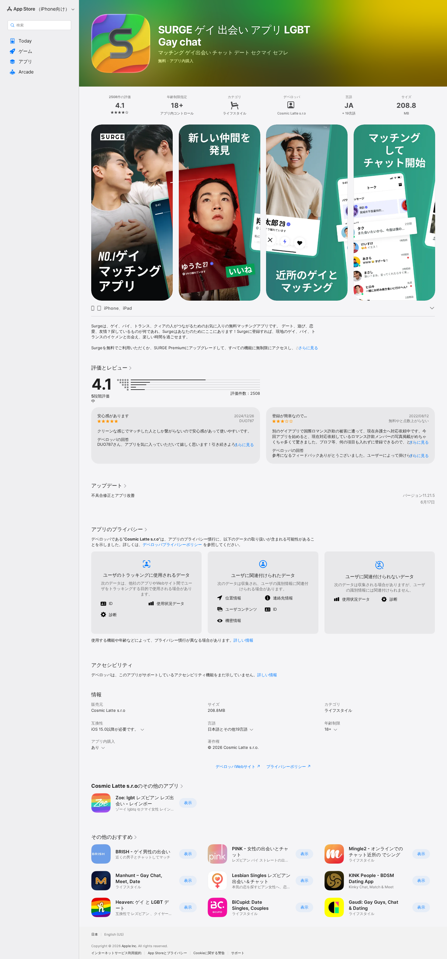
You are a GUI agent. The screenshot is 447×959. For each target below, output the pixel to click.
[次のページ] (441, 212)
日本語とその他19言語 (228, 729)
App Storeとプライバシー (167, 953)
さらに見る (308, 347)
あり (95, 747)
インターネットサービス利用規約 (116, 953)
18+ (327, 729)
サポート (237, 953)
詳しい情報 (243, 640)
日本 (94, 934)
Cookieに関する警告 (209, 953)
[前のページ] (85, 212)
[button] (39, 41)
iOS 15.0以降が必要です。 (114, 729)
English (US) (114, 934)
